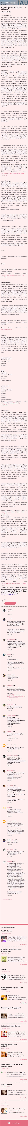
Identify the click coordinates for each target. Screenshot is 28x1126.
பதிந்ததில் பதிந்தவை (10, 603)
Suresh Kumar (11, 639)
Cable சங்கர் (10, 2)
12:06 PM (9, 751)
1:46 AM (9, 895)
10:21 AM (9, 681)
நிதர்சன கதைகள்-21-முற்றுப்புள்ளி (11, 1008)
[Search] (26, 3)
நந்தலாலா (4, 969)
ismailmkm (10, 745)
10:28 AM (9, 700)
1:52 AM (9, 844)
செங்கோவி (10, 770)
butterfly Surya (11, 840)
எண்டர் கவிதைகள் (6, 1084)
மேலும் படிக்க (23, 944)
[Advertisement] (14, 911)
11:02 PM (9, 816)
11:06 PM (9, 835)
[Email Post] (5, 600)
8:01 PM (9, 803)
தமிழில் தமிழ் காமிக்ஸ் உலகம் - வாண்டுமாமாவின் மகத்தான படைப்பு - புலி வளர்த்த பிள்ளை (16, 696)
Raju (8, 807)
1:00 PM (9, 781)
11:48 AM (9, 740)
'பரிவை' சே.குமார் (11, 715)
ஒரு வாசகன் (10, 849)
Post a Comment (7, 899)
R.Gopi (9, 654)
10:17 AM (9, 670)
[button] (26, 8)
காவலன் (3, 1103)
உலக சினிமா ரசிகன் (12, 755)
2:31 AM (9, 856)
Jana (8, 609)
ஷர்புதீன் (9, 674)
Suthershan (10, 785)
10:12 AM (9, 635)
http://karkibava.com (6, 329)
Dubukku (9, 861)
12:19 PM (9, 766)
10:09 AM (9, 614)
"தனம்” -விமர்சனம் (6, 931)
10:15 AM (9, 649)
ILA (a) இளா (10, 821)
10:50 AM (9, 727)
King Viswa (10, 685)
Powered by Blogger (15, 1123)
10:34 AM (9, 710)
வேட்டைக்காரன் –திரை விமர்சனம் (11, 1026)
